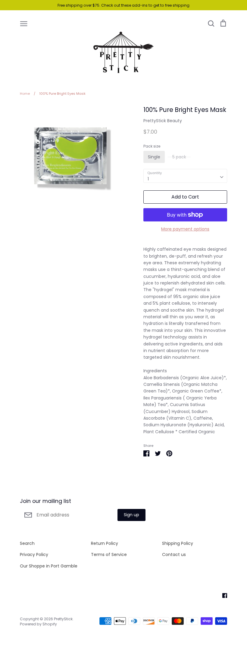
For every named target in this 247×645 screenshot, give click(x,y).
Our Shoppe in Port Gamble (48, 566)
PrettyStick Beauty (162, 121)
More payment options (185, 229)
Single (154, 157)
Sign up (131, 515)
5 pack (179, 157)
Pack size (151, 146)
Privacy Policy (34, 554)
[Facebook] (222, 595)
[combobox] (185, 176)
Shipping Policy (177, 543)
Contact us (174, 554)
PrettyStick (63, 618)
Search (27, 543)
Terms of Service (109, 554)
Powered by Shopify (38, 624)
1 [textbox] (148, 179)
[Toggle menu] (24, 23)
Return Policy (104, 543)
